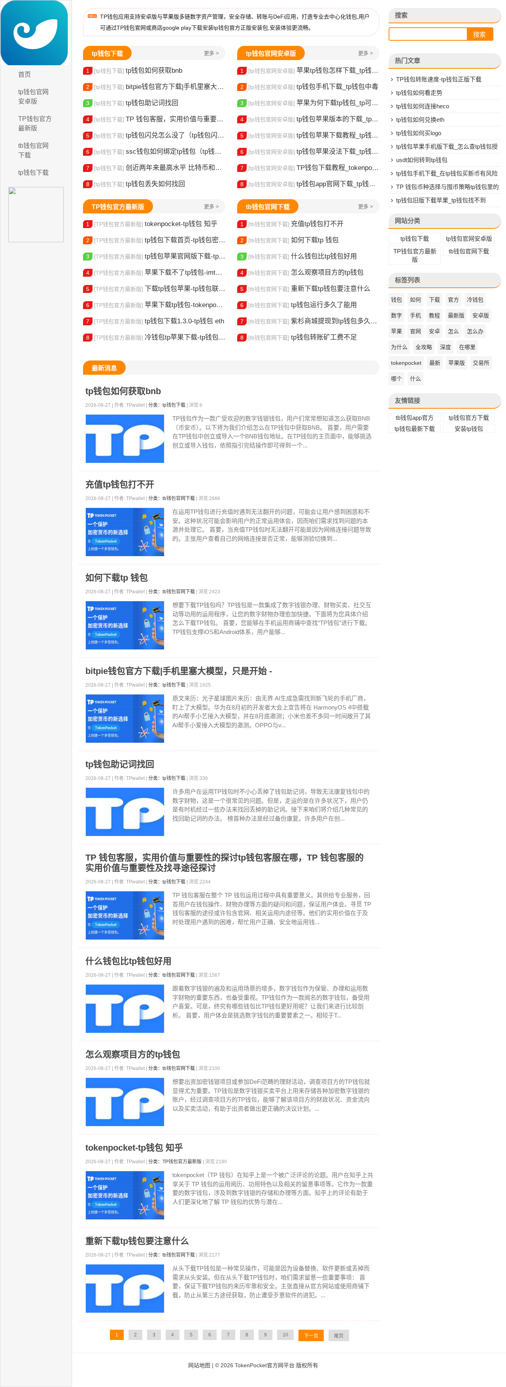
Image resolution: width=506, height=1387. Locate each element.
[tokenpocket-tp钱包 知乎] (124, 1195)
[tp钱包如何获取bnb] (124, 439)
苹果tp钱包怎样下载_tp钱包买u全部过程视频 (310, 70)
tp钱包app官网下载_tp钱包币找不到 (310, 184)
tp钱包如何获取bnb (134, 70)
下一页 (311, 1336)
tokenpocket (406, 363)
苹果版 (456, 363)
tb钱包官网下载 (33, 150)
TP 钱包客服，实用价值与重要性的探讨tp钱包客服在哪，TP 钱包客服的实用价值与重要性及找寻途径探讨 (155, 119)
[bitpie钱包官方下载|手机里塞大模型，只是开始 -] (124, 719)
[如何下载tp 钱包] (124, 625)
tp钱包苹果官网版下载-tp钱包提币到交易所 (155, 256)
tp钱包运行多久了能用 (298, 305)
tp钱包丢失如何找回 (135, 184)
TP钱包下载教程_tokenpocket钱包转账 (310, 168)
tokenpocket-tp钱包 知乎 (151, 224)
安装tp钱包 (469, 428)
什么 (415, 379)
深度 (445, 347)
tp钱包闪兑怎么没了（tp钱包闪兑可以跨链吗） (155, 135)
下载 (434, 299)
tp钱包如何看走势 (419, 92)
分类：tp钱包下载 (166, 405)
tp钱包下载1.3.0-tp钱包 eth (155, 321)
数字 (396, 315)
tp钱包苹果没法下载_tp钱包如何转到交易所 (310, 151)
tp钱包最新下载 (415, 428)
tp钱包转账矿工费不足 (298, 337)
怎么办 (475, 331)
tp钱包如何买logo (418, 133)
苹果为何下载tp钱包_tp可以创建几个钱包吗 (310, 103)
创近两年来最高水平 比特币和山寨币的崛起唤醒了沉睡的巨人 (155, 168)
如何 (415, 299)
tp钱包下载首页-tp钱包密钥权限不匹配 (155, 240)
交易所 (481, 363)
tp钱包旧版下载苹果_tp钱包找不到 (441, 200)
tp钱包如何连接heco (422, 106)
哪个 (396, 379)
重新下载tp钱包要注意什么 (305, 288)
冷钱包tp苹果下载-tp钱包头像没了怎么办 (155, 337)
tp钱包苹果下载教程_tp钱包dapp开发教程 (310, 135)
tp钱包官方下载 (469, 417)
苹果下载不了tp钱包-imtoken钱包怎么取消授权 (155, 272)
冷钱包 (475, 299)
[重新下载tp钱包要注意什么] (124, 1288)
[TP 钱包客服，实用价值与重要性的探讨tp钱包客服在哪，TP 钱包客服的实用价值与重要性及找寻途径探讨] (124, 915)
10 (285, 1335)
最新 (434, 363)
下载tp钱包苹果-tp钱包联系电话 (155, 288)
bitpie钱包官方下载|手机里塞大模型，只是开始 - (155, 87)
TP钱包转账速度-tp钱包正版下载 (438, 79)
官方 (453, 299)
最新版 (456, 315)
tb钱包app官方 (415, 417)
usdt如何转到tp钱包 (421, 160)
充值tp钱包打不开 (292, 224)
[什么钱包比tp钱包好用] (124, 1009)
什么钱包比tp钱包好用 (298, 256)
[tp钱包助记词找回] (124, 812)
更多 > (211, 53)
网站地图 (199, 1365)
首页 (24, 74)
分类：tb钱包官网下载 (171, 498)
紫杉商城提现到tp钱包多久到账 (310, 321)
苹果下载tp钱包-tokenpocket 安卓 (155, 305)
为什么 (399, 347)
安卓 (434, 331)
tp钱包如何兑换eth (420, 119)
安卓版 (480, 315)
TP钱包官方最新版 (35, 123)
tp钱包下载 (33, 172)
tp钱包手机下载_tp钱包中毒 (309, 87)
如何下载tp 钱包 (289, 240)
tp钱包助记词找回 (132, 103)
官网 (415, 331)
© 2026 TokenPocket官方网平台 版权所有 (266, 1365)
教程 (434, 315)
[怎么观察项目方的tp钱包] (124, 1102)
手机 (415, 315)
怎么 (453, 331)
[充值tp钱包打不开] (124, 532)
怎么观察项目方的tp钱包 (302, 272)
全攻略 (423, 347)
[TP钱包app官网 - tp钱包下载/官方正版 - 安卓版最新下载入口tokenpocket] (36, 32)
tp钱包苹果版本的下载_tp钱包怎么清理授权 (310, 119)
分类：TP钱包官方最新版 (175, 1161)
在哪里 (467, 347)
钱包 (396, 299)
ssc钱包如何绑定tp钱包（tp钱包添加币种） (155, 151)
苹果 (396, 331)
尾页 (339, 1336)
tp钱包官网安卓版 (33, 97)
